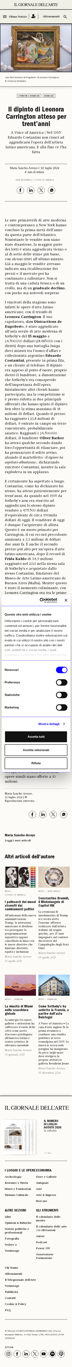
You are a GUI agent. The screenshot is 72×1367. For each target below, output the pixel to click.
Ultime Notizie (18, 17)
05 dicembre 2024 (49, 1072)
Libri (8, 1216)
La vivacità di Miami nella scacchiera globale (19, 1010)
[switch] (61, 682)
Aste (39, 1189)
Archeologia (13, 1176)
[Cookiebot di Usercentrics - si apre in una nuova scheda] (42, 600)
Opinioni (18, 999)
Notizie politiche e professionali (17, 1231)
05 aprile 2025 (47, 957)
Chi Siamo (11, 1267)
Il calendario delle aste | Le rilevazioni (51, 1228)
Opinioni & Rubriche (29, 96)
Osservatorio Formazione (44, 1256)
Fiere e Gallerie (46, 1176)
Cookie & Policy (15, 1304)
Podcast (41, 1242)
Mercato (41, 1201)
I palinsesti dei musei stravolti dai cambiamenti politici (20, 906)
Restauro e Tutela (16, 1183)
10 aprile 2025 (13, 961)
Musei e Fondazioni (18, 1189)
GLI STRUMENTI (47, 1211)
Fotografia (12, 1238)
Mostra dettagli (49, 724)
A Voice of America (43, 180)
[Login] (33, 16)
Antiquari (42, 1183)
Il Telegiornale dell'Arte (20, 1280)
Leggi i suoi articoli (18, 840)
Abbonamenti (51, 16)
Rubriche (49, 96)
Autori (40, 1236)
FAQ (8, 1310)
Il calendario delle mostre (48, 1218)
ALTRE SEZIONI (15, 1211)
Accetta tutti (36, 736)
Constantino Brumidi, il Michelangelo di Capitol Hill (53, 902)
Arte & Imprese (46, 1195)
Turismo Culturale (16, 1195)
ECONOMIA (43, 1171)
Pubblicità (11, 1292)
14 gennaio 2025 (15, 1054)
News (8, 891)
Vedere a (11, 1244)
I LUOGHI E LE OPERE (20, 1171)
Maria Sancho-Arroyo (18, 956)
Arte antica (53, 891)
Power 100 (43, 1248)
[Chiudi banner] (66, 600)
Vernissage (12, 1250)
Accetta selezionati (36, 750)
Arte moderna (23, 180)
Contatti (10, 1298)
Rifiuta (36, 763)
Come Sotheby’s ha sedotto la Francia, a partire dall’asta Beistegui (53, 1012)
